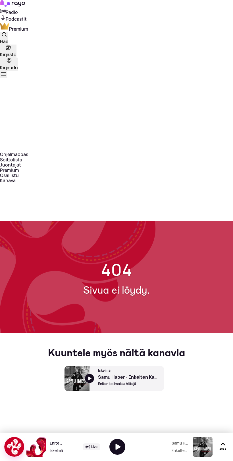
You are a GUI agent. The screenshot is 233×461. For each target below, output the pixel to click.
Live (94, 446)
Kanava (8, 180)
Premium (9, 170)
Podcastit (16, 19)
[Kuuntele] (117, 447)
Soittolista (11, 160)
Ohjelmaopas (14, 154)
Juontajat (10, 165)
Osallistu (9, 175)
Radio (12, 12)
